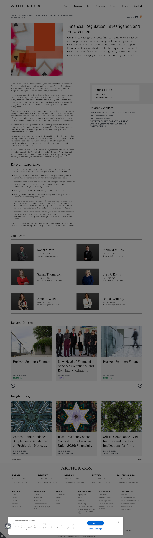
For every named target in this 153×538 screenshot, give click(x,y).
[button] (8, 526)
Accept (95, 523)
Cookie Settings (95, 529)
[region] (65, 526)
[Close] (118, 522)
